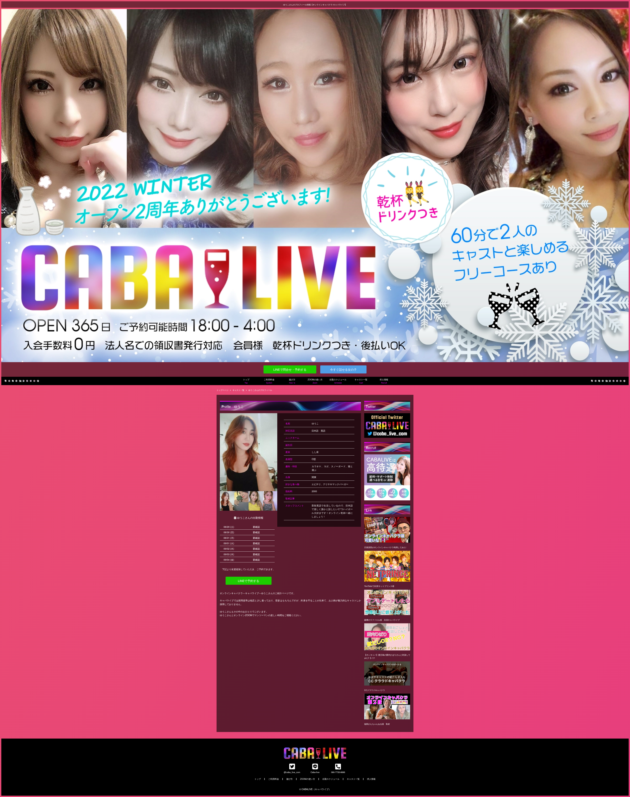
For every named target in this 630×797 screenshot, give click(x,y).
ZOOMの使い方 (315, 381)
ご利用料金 (269, 381)
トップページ (222, 390)
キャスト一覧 (361, 381)
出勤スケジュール (337, 381)
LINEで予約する (248, 581)
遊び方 (292, 381)
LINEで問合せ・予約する (289, 369)
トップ (246, 381)
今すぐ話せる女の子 (343, 369)
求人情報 (384, 381)
